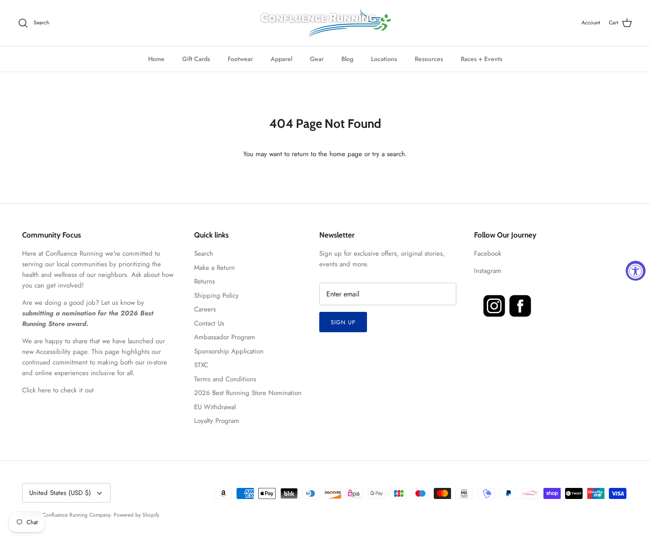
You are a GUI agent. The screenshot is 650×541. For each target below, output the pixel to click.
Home (156, 58)
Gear (317, 58)
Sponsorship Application (229, 351)
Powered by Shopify (136, 515)
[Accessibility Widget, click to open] (636, 270)
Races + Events (481, 58)
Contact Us (209, 323)
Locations (384, 58)
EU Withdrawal (215, 407)
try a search (388, 154)
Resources (429, 58)
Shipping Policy (216, 295)
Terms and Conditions (225, 379)
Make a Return (214, 267)
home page (345, 154)
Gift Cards (196, 58)
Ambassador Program (224, 337)
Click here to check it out (58, 390)
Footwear (240, 58)
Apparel (281, 58)
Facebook (487, 253)
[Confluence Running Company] (325, 23)
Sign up (343, 322)
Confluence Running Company (76, 515)
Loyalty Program (216, 421)
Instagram (487, 271)
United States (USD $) (60, 493)
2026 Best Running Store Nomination (248, 393)
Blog (347, 58)
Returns (204, 281)
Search (203, 253)
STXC (201, 365)
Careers (205, 309)
